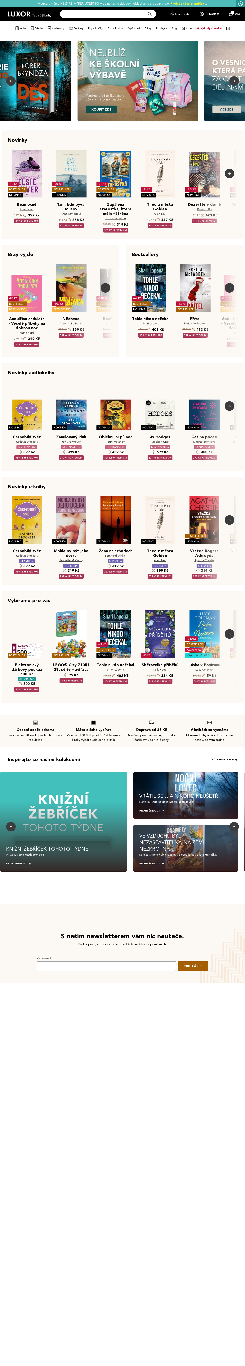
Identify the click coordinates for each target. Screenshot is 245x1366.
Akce (189, 28)
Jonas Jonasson (115, 218)
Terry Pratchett (115, 441)
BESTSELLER (17, 189)
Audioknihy (58, 28)
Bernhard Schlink (115, 555)
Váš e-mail (44, 958)
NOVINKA (15, 195)
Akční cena (194, 650)
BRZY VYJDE (17, 309)
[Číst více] (138, 81)
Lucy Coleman (204, 669)
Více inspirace (223, 759)
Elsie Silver (26, 209)
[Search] (150, 14)
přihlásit (193, 966)
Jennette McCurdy (71, 560)
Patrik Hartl (27, 332)
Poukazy (78, 28)
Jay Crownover (71, 441)
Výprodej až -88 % (199, 655)
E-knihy (39, 28)
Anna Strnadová (71, 213)
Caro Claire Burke (71, 323)
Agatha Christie (204, 560)
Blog (174, 28)
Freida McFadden (195, 323)
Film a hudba (115, 28)
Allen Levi (160, 213)
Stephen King (160, 441)
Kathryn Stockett (27, 441)
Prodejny (161, 28)
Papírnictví (133, 28)
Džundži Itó (204, 209)
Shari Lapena (150, 323)
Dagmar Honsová (204, 441)
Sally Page (160, 669)
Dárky (148, 28)
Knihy (23, 28)
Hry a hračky (95, 28)
